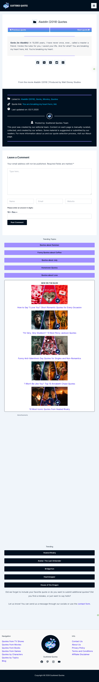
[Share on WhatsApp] (63, 62)
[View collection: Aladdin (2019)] (34, 22)
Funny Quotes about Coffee (50, 252)
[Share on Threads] (50, 62)
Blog (4, 661)
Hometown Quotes (49, 268)
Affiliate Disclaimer (81, 654)
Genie (39, 99)
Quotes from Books (11, 648)
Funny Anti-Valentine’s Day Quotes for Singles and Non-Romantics (49, 358)
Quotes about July (49, 260)
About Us (76, 644)
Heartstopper (49, 577)
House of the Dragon (50, 585)
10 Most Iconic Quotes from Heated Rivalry (49, 409)
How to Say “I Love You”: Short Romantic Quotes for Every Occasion (49, 307)
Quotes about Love (49, 275)
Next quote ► (83, 30)
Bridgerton (49, 569)
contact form (84, 604)
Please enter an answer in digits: (20, 208)
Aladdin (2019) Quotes (53, 22)
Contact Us (77, 641)
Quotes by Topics (10, 657)
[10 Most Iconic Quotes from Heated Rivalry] (49, 396)
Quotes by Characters (12, 654)
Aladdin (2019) (28, 99)
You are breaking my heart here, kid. (40, 104)
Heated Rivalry (49, 553)
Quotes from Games (11, 651)
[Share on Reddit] (56, 62)
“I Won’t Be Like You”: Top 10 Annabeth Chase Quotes (49, 384)
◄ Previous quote (18, 30)
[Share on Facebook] (37, 62)
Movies (46, 99)
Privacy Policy (78, 648)
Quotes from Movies (11, 644)
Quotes (54, 99)
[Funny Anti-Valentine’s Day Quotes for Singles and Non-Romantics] (49, 345)
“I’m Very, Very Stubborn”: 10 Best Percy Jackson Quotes (49, 333)
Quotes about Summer (49, 245)
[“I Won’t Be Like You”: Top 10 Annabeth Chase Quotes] (49, 370)
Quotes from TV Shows (13, 641)
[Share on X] (44, 62)
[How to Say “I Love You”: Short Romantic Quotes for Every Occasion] (49, 294)
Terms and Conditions (82, 651)
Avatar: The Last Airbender (49, 561)
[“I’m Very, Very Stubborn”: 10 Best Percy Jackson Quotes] (49, 319)
